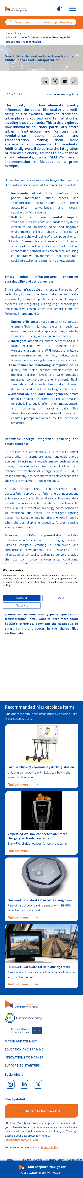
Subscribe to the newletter (41, 1111)
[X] (38, 1084)
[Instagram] (10, 1084)
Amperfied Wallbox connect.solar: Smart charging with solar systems (37, 836)
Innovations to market (24, 1057)
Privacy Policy (49, 1147)
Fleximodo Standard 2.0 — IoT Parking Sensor (41, 900)
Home (8, 33)
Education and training (24, 1049)
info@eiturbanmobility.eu (21, 1140)
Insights (20, 33)
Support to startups (22, 1065)
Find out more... (41, 784)
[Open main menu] (72, 9)
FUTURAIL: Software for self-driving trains (38, 966)
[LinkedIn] (24, 1084)
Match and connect (21, 1041)
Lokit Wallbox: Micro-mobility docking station (40, 767)
